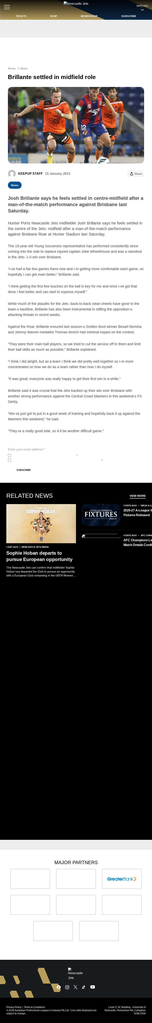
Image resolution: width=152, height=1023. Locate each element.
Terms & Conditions (34, 1007)
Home (12, 68)
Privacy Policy (39, 455)
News (24, 68)
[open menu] (7, 7)
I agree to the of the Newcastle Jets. (45, 455)
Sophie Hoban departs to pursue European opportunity (39, 556)
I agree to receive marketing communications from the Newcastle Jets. (58, 460)
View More (138, 495)
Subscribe (24, 470)
